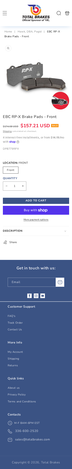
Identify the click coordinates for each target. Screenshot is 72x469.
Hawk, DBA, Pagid (30, 31)
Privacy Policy (17, 394)
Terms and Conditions (22, 401)
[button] (5, 13)
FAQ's (12, 316)
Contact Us (15, 329)
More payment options (36, 219)
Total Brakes (50, 462)
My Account (15, 352)
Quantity (10, 178)
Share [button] (13, 242)
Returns (13, 365)
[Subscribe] (60, 282)
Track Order (15, 323)
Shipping (7, 131)
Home (8, 31)
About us (14, 388)
